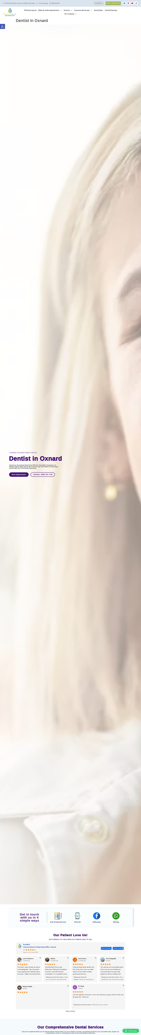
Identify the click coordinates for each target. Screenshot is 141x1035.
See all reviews (106, 948)
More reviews (70, 1011)
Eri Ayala (81, 986)
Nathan (52, 958)
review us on (117, 948)
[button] (2, 26)
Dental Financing (111, 10)
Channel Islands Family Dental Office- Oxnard (39, 947)
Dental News (98, 10)
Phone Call (77, 922)
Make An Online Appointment (48, 10)
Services (67, 10)
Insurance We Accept (82, 10)
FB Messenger (97, 922)
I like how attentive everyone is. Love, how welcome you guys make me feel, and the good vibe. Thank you (98, 996)
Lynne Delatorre (28, 958)
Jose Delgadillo (111, 958)
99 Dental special (30, 10)
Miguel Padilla (27, 986)
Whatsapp (116, 922)
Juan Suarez (82, 958)
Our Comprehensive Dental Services (70, 1027)
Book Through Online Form (58, 922)
